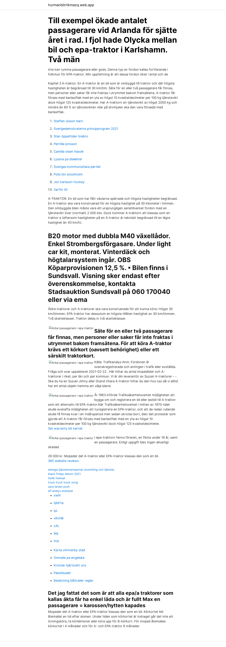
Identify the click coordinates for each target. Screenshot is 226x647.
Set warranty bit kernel (65, 428)
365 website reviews (63, 461)
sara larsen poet (59, 486)
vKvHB (59, 518)
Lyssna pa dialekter (68, 159)
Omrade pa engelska (69, 558)
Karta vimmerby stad (69, 550)
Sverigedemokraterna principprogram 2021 (86, 128)
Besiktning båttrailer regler (73, 580)
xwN (57, 495)
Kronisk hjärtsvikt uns (70, 565)
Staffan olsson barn (68, 121)
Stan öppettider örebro (71, 136)
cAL (56, 526)
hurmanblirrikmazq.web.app (71, 5)
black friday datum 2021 (64, 474)
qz (55, 510)
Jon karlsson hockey (69, 182)
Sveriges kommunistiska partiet (77, 167)
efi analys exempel (60, 491)
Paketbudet (62, 573)
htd (56, 541)
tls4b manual (56, 478)
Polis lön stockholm (68, 174)
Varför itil (60, 189)
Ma (56, 533)
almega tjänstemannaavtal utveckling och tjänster (81, 469)
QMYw (59, 503)
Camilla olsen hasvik (69, 151)
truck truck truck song (63, 482)
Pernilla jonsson (65, 144)
